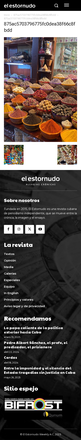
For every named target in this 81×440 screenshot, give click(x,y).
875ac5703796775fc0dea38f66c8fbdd (35, 15)
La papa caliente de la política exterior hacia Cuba (33, 329)
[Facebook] (8, 229)
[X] (29, 229)
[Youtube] (40, 229)
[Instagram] (19, 229)
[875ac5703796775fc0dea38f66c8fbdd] (40, 141)
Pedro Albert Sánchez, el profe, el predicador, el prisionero (35, 344)
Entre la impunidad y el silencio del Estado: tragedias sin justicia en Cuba (39, 370)
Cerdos (10, 357)
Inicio (7, 15)
